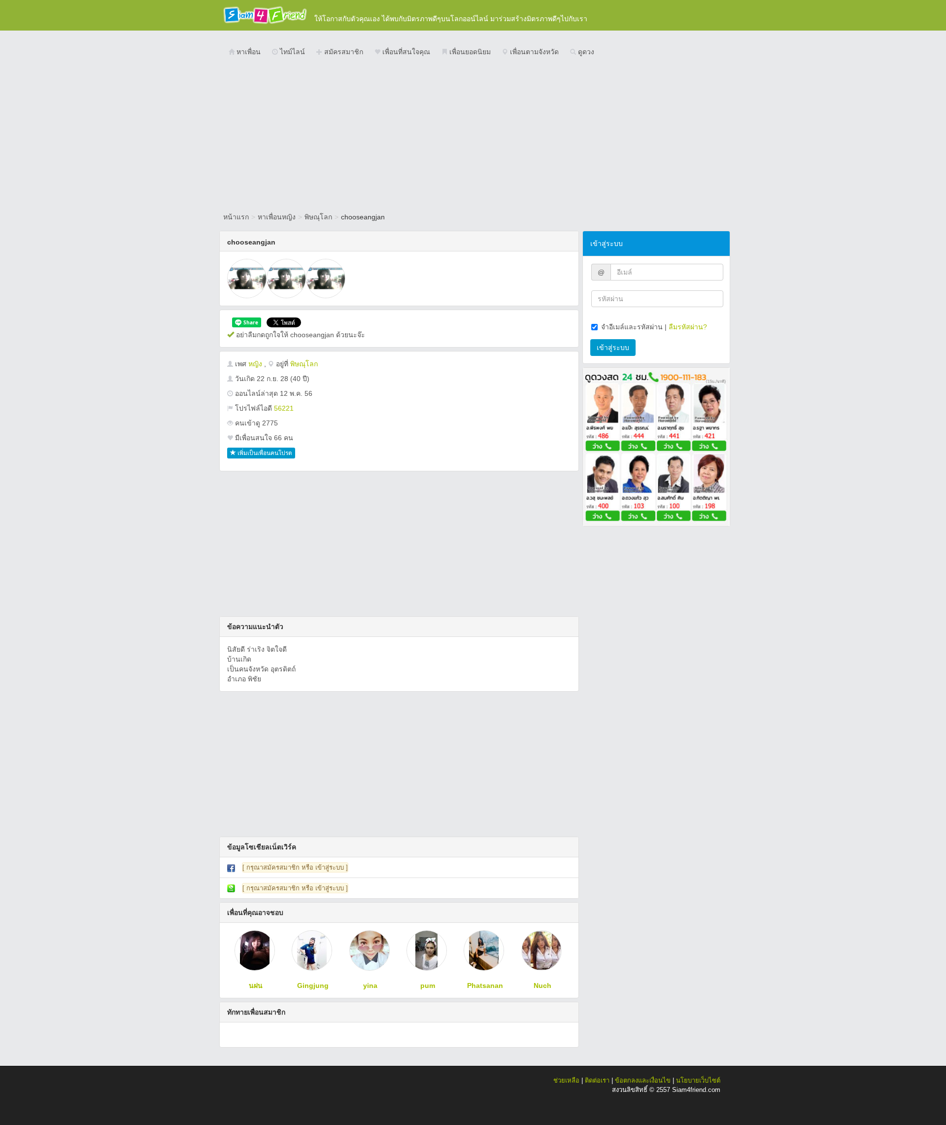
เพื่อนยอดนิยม (469, 52)
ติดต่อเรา (597, 1080)
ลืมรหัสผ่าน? (688, 327)
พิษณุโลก (318, 217)
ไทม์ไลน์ (291, 52)
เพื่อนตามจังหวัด (533, 52)
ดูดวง (585, 52)
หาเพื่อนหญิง (277, 217)
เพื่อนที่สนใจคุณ (405, 52)
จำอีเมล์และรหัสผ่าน (632, 327)
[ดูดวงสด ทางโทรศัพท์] (656, 446)
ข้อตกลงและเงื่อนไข (643, 1080)
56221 (284, 408)
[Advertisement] (473, 136)
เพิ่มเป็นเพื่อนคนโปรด (264, 453)
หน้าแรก (236, 217)
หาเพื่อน (248, 52)
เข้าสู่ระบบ (613, 348)
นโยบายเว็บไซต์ (698, 1080)
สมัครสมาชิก (342, 52)
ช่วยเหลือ (566, 1080)
